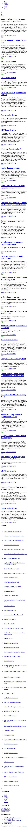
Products (6, 3)
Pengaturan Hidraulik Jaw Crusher (12, 586)
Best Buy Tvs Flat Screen (10, 619)
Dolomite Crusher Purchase (10, 776)
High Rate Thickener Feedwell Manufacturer (15, 726)
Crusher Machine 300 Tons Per (11, 545)
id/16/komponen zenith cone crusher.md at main (12, 243)
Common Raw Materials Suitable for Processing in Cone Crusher (14, 204)
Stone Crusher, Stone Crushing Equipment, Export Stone (13, 20)
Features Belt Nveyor (9, 735)
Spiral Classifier (8, 823)
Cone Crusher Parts (9, 115)
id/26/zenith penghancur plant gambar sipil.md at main (13, 458)
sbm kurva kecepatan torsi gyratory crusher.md (11, 415)
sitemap (25, 826)
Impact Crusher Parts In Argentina (12, 656)
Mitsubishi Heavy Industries (11, 744)
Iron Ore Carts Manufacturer (11, 698)
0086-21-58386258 (5, 810)
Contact (6, 8)
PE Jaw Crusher (8, 822)
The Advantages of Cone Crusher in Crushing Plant (14, 278)
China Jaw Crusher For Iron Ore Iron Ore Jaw (15, 757)
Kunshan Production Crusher (11, 643)
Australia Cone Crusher (9, 748)
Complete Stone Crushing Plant (13, 359)
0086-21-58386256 (5, 808)
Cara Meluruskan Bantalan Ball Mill (13, 531)
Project (5, 6)
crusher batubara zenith (10, 168)
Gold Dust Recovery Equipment (12, 558)
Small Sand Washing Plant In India (12, 702)
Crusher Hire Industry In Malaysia (12, 677)
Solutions (6, 4)
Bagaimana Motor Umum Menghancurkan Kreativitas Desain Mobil (14, 563)
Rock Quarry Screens (9, 693)
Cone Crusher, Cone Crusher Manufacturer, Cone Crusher (12, 375)
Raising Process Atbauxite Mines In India (14, 540)
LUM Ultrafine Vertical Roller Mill (12, 820)
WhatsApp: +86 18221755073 (8, 35)
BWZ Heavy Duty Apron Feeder (12, 818)
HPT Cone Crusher (8, 130)
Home (5, 2)
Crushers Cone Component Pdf (11, 568)
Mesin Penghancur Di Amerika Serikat (13, 628)
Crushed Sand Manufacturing (11, 781)
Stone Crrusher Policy (9, 606)
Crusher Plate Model (9, 730)
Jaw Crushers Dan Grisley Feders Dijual (14, 549)
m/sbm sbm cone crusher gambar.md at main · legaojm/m (13, 298)
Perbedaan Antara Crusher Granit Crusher (14, 536)
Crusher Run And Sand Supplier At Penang (14, 573)
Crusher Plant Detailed (9, 623)
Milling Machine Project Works (11, 582)
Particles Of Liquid (8, 638)
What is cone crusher (9, 340)
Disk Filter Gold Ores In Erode (11, 711)
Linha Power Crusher (9, 762)
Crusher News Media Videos (11, 577)
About (5, 7)
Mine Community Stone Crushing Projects (14, 652)
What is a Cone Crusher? (11, 149)
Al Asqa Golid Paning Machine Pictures (13, 706)
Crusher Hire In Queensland (11, 595)
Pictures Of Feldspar (9, 661)
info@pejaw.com (5, 811)
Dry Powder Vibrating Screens (11, 647)
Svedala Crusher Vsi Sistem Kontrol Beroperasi (15, 554)
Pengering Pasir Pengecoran (11, 753)
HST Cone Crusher (8, 61)
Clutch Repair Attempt (9, 591)
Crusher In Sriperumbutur (10, 715)
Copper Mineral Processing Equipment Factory (15, 739)
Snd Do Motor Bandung (10, 610)
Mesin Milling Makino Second (11, 785)
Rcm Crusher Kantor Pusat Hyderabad (13, 615)
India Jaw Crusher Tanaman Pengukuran (14, 772)
